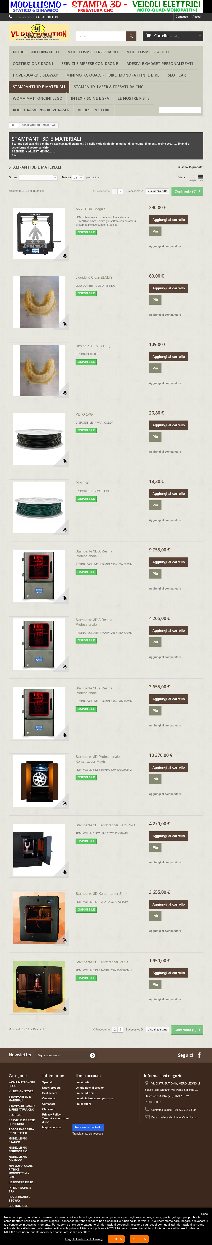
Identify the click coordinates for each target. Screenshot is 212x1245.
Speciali (47, 1082)
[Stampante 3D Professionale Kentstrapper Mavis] (39, 781)
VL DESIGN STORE (94, 109)
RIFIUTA (116, 1239)
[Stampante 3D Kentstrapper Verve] (39, 987)
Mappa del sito (51, 1127)
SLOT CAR (177, 75)
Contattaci (182, 16)
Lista (201, 180)
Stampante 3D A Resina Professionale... (94, 553)
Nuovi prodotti (51, 1087)
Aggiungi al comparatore (165, 246)
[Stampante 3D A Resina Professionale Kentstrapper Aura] (39, 576)
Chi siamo (48, 1109)
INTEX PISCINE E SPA (90, 98)
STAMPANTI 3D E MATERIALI (39, 86)
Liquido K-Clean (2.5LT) (94, 277)
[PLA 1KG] (39, 507)
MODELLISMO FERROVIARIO (92, 51)
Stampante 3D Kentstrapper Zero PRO (105, 825)
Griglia (192, 180)
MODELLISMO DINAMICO (36, 51)
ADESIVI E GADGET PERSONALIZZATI (159, 63)
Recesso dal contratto (88, 1127)
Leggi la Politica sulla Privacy (84, 1239)
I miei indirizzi (85, 1093)
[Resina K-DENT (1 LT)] (39, 370)
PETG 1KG (84, 414)
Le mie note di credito (90, 1087)
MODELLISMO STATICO (147, 51)
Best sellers (49, 1093)
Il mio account (88, 1075)
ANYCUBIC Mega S (91, 209)
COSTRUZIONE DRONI (33, 63)
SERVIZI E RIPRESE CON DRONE (89, 63)
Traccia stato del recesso (87, 1133)
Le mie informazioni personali (95, 1098)
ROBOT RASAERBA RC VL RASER (41, 109)
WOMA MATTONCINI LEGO (37, 98)
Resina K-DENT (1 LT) (93, 346)
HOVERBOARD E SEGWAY (35, 75)
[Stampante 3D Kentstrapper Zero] (39, 918)
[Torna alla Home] (13, 125)
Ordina (13, 177)
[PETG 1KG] (39, 439)
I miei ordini (83, 1082)
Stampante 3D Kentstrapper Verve (102, 962)
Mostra (66, 177)
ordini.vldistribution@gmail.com (178, 1117)
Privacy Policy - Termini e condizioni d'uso (55, 1118)
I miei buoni (83, 1103)
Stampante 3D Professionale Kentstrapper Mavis (98, 759)
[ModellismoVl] (39, 32)
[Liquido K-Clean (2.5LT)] (39, 302)
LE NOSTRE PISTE (133, 98)
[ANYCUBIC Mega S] (39, 233)
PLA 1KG (83, 483)
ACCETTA (139, 1239)
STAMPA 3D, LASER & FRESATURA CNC (108, 86)
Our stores (49, 1098)
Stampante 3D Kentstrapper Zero (101, 894)
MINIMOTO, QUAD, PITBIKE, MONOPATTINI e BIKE (112, 75)
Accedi (197, 16)
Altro (14, 155)
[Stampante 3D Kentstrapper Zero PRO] (39, 850)
